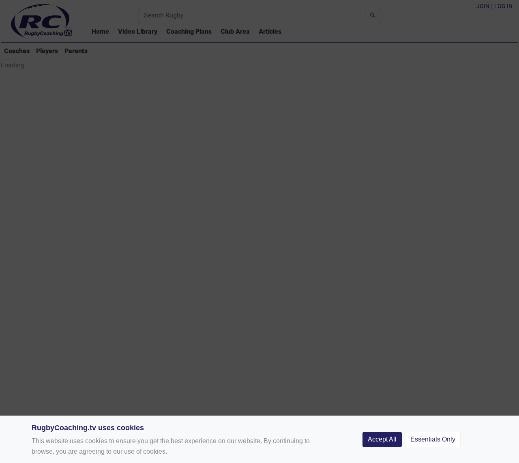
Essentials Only (432, 439)
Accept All (382, 439)
